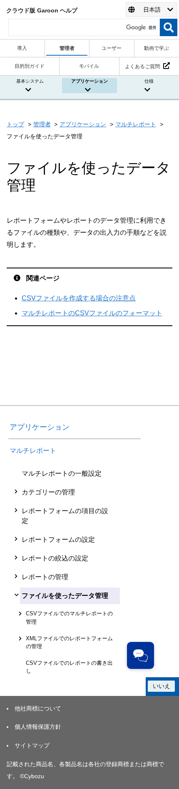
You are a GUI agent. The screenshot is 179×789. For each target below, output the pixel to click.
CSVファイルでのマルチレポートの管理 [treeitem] (69, 617)
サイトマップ (32, 745)
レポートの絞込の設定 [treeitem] (55, 558)
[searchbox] (84, 27)
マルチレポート (135, 124)
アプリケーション (83, 124)
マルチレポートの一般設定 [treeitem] (62, 473)
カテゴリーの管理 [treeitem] (48, 492)
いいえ (161, 686)
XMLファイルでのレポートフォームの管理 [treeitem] (69, 642)
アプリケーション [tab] (89, 81)
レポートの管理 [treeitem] (45, 576)
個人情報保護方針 (38, 726)
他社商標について (38, 708)
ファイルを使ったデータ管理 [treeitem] (65, 595)
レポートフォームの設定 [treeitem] (58, 539)
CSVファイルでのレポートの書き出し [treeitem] (69, 667)
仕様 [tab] (149, 81)
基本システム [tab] (30, 81)
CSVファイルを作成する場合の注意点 (79, 298)
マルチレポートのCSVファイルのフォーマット (92, 313)
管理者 (42, 124)
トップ (15, 124)
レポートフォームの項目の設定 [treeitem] (65, 515)
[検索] (168, 27)
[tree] (74, 571)
